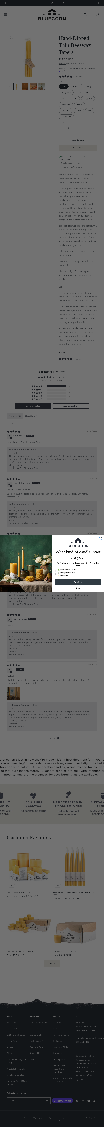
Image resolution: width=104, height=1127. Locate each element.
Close (78, 588)
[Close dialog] (101, 537)
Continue (78, 582)
